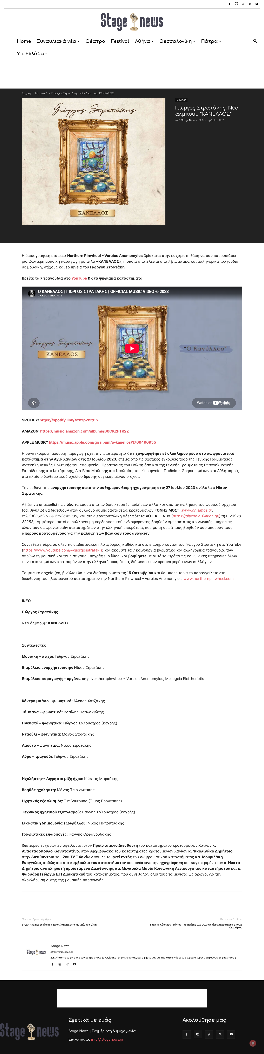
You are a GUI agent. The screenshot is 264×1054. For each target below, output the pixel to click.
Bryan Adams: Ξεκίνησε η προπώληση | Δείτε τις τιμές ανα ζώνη (59, 924)
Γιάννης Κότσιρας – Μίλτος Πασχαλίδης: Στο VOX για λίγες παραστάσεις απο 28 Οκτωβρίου (196, 926)
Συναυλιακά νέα (56, 41)
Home (24, 41)
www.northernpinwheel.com (209, 578)
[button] (255, 41)
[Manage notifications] (253, 1043)
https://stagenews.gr (62, 951)
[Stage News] (132, 22)
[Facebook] (229, 4)
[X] (250, 4)
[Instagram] (236, 4)
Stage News (188, 120)
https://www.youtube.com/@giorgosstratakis (62, 550)
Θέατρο (95, 41)
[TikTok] (243, 4)
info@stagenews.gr (107, 1039)
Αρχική (26, 93)
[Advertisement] (132, 74)
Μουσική (41, 93)
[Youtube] (257, 4)
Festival (120, 41)
